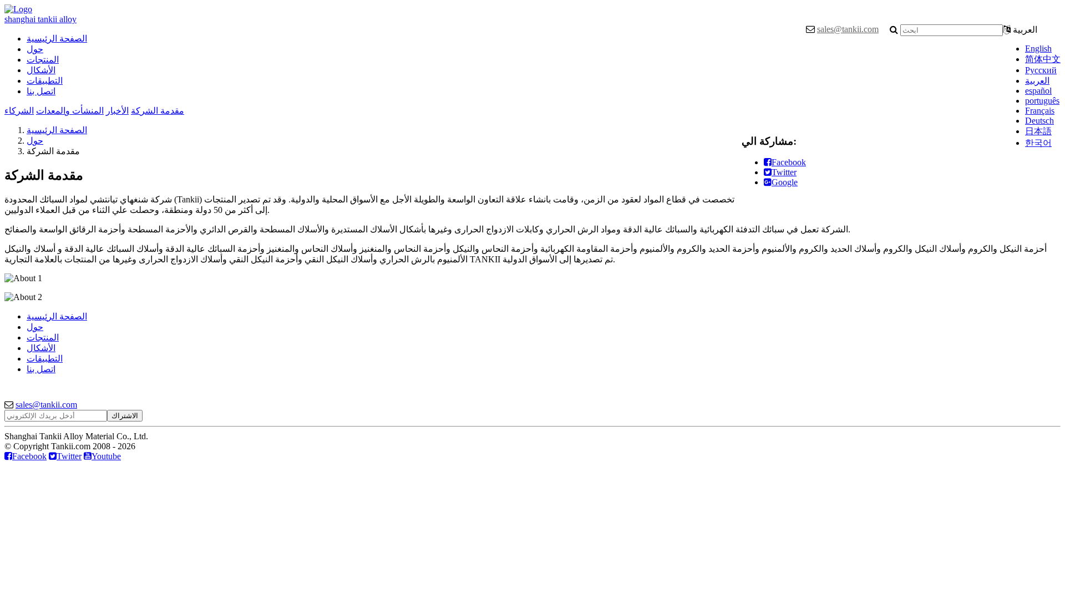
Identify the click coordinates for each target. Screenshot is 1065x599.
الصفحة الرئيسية (57, 38)
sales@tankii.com (848, 29)
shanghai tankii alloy (40, 19)
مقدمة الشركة (157, 110)
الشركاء (19, 110)
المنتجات (43, 59)
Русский (1041, 70)
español (1038, 90)
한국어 (1038, 143)
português (1042, 100)
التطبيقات (45, 80)
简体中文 (1043, 59)
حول (35, 49)
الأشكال (41, 70)
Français (1039, 110)
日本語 (1038, 131)
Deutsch (1039, 120)
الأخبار (117, 110)
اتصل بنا (41, 91)
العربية (1037, 80)
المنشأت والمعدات (70, 110)
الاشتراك (124, 416)
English (1038, 48)
